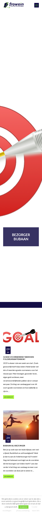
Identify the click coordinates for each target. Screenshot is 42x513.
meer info (35, 510)
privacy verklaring (22, 510)
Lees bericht (8, 397)
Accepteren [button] (23, 507)
